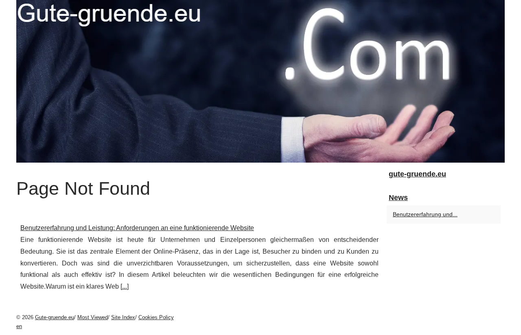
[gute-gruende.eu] (260, 81)
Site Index (123, 317)
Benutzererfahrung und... (425, 214)
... (124, 286)
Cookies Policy (156, 317)
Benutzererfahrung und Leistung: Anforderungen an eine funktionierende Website (137, 227)
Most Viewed (92, 317)
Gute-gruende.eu (54, 317)
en (19, 326)
